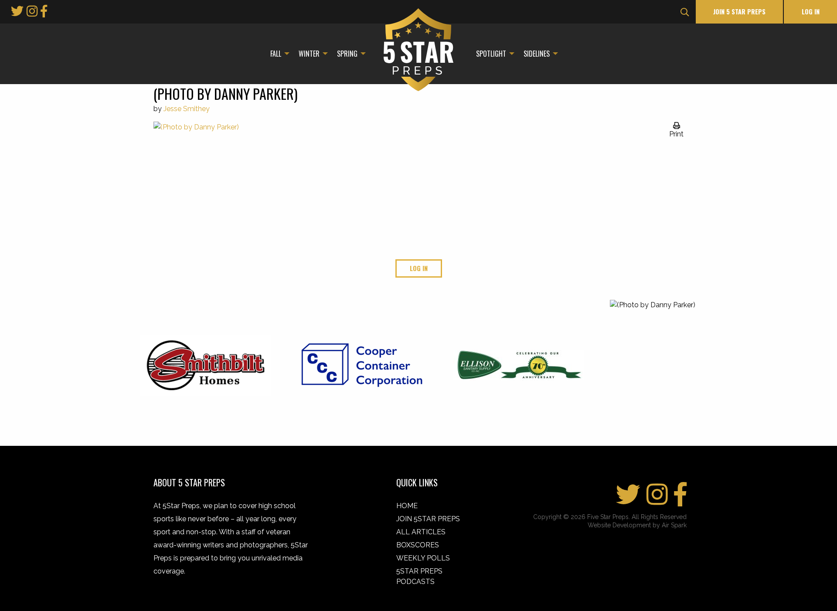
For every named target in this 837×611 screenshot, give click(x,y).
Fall (275, 53)
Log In (811, 11)
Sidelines (537, 53)
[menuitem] (277, 54)
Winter (309, 53)
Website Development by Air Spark (637, 525)
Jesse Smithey (186, 109)
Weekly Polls (423, 558)
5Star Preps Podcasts (419, 576)
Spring (347, 53)
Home (407, 506)
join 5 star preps (739, 11)
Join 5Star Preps (428, 519)
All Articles (421, 532)
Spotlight (491, 53)
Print (676, 134)
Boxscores (417, 545)
